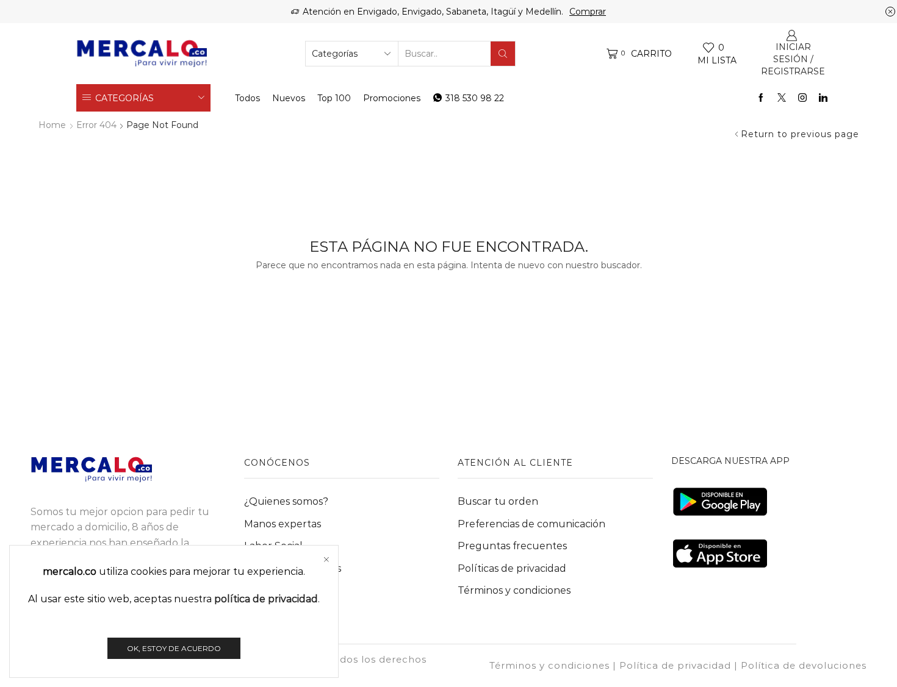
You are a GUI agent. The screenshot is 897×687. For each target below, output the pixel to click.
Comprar (587, 11)
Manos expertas (282, 524)
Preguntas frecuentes (512, 546)
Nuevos (288, 98)
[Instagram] (802, 98)
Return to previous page (800, 134)
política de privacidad (266, 599)
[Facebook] (761, 98)
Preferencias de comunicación (531, 524)
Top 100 (334, 98)
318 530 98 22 (474, 98)
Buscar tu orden (498, 501)
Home (52, 124)
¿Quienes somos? (286, 501)
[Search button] (503, 53)
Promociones (391, 98)
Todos (247, 98)
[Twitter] (781, 98)
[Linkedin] (823, 98)
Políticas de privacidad (512, 568)
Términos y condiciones (514, 590)
